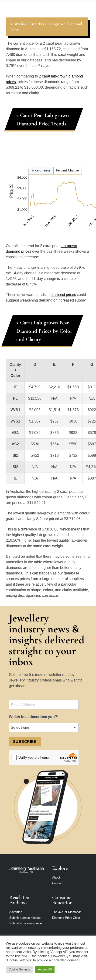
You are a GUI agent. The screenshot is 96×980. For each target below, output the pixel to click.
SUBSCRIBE (25, 742)
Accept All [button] (45, 969)
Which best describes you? (33, 717)
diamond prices (63, 295)
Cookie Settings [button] (19, 969)
